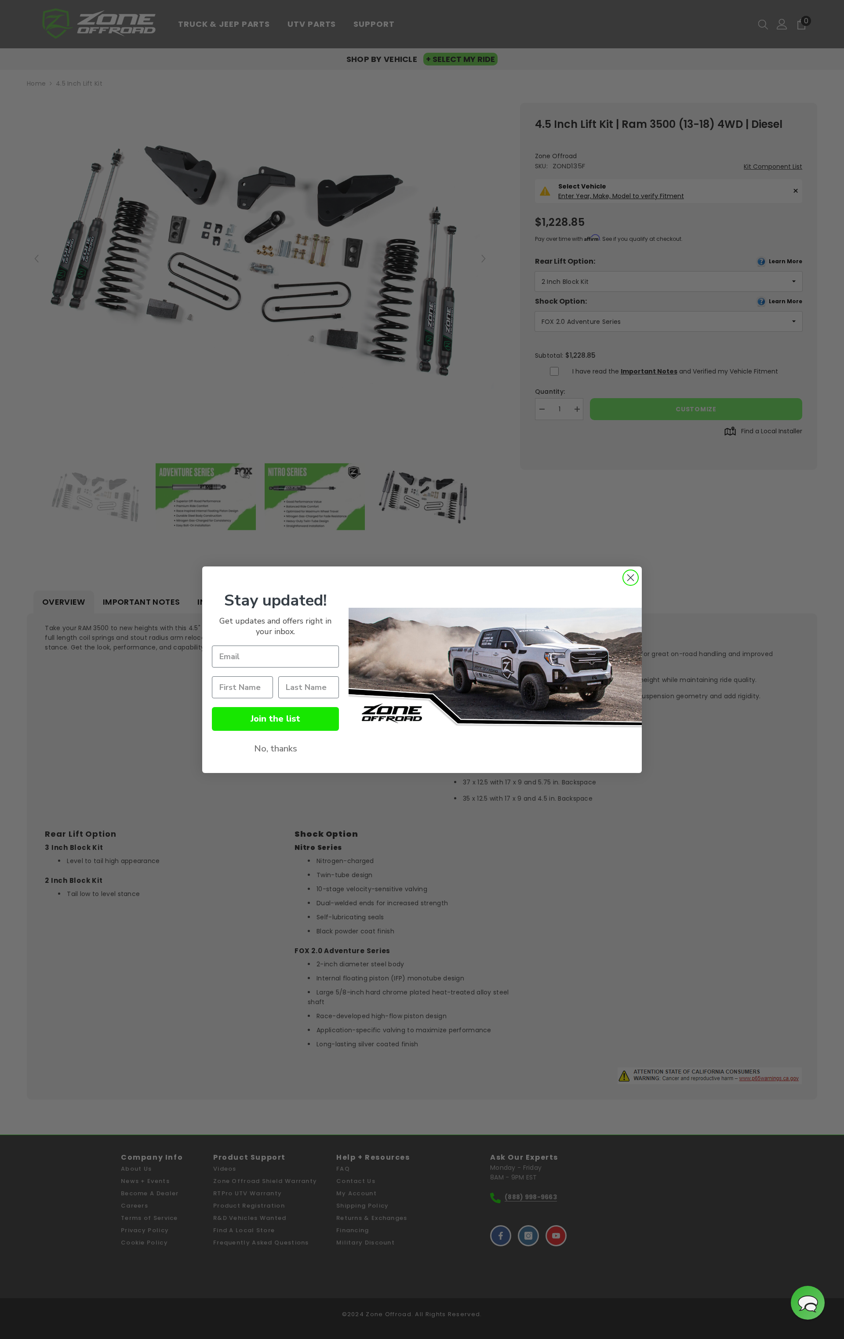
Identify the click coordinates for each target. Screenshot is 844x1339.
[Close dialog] (630, 577)
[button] (808, 1303)
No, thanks (275, 749)
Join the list (275, 719)
